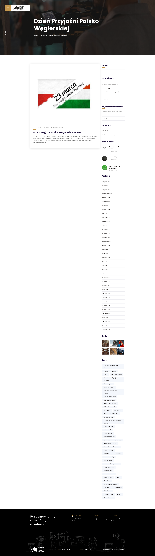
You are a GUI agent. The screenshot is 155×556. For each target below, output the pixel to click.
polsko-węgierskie (109, 467)
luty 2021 (104, 273)
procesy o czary (108, 477)
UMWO (119, 494)
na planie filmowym (109, 436)
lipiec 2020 (105, 289)
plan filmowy (107, 453)
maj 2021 (104, 261)
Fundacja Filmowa (109, 387)
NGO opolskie (118, 440)
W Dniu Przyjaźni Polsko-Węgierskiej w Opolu (57, 132)
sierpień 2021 (105, 249)
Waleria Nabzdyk (108, 498)
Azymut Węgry (106, 88)
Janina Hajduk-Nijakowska (111, 413)
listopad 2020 (106, 285)
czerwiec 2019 (106, 321)
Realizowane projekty (58, 127)
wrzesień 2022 (106, 197)
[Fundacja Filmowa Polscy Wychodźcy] (20, 8)
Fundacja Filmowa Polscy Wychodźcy (111, 392)
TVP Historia (107, 491)
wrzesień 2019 (106, 309)
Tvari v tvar (118, 487)
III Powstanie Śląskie (109, 407)
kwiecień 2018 (106, 329)
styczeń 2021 (106, 277)
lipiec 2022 (105, 205)
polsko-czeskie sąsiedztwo (111, 464)
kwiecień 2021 (106, 265)
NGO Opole (107, 440)
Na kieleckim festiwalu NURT (110, 100)
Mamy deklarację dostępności (111, 92)
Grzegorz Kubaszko (109, 400)
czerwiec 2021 (106, 257)
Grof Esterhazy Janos (110, 396)
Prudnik (118, 477)
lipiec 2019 (105, 317)
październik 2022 (107, 194)
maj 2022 (104, 213)
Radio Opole (107, 481)
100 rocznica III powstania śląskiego (111, 366)
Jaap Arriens (117, 410)
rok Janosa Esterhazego (110, 484)
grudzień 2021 (106, 233)
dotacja (106, 371)
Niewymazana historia (110, 443)
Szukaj (105, 65)
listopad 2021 (106, 237)
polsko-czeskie (108, 460)
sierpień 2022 (106, 202)
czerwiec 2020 (106, 293)
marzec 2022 (106, 221)
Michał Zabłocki (108, 433)
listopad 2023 (106, 182)
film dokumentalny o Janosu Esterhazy (111, 379)
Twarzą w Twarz (108, 494)
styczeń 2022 (106, 229)
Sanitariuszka (107, 487)
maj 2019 (104, 325)
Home (36, 35)
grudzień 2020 (106, 281)
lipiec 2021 (105, 253)
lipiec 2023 (105, 186)
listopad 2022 (106, 190)
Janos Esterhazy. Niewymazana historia (112, 422)
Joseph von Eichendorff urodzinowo (112, 96)
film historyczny (108, 384)
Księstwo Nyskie (108, 426)
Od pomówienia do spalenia (111, 447)
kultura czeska (108, 430)
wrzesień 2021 (106, 245)
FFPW (47, 127)
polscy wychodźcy (109, 457)
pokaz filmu (118, 453)
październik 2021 (106, 241)
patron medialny (108, 450)
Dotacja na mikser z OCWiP (110, 84)
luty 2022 (104, 225)
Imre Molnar (107, 410)
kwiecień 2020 (106, 297)
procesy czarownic (109, 474)
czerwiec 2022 (106, 210)
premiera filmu (108, 470)
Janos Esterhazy (108, 417)
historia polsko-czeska (110, 403)
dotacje (114, 371)
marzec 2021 (105, 269)
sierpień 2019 (106, 313)
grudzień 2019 (106, 305)
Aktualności (105, 131)
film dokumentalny (116, 374)
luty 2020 (104, 301)
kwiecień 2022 (106, 217)
